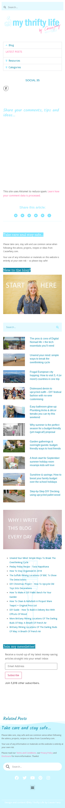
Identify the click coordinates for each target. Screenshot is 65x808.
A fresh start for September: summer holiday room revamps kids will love (45, 462)
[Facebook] (17, 778)
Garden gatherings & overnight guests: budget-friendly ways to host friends (45, 445)
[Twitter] (25, 778)
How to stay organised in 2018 (25, 571)
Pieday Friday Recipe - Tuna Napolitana (29, 566)
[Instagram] (48, 778)
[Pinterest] (40, 778)
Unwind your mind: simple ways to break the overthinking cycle (44, 359)
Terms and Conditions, (26, 753)
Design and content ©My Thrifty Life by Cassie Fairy (33, 802)
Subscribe (13, 675)
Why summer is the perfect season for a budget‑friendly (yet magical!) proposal (45, 428)
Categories (15, 67)
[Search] (57, 327)
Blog (11, 45)
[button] (32, 45)
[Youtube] (32, 778)
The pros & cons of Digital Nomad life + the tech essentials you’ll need (44, 342)
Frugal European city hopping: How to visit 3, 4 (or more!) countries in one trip (46, 375)
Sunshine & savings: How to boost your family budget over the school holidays (45, 478)
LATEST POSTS (14, 51)
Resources (14, 60)
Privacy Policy (47, 753)
